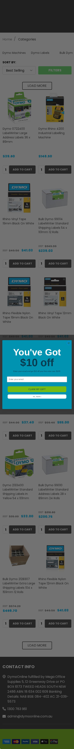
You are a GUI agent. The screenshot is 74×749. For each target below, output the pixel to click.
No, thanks (37, 396)
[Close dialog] (69, 343)
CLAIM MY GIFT (37, 389)
